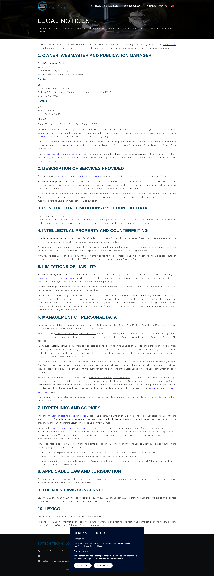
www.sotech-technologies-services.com (70, 129)
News (98, 6)
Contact (163, 6)
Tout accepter (83, 565)
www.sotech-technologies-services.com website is (107, 197)
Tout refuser (103, 565)
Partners (151, 6)
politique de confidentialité (111, 558)
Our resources (132, 6)
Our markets (111, 6)
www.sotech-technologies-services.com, (58, 145)
